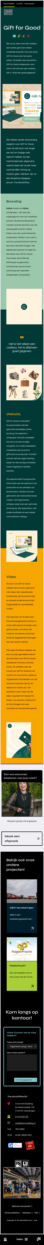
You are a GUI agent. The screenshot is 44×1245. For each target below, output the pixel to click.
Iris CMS (20, 4)
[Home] (8, 12)
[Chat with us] (38, 1239)
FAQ (36, 1212)
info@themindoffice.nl (25, 1123)
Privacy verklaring (12, 1212)
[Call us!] (5, 1239)
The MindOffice (9, 4)
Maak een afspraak (12, 838)
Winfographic (29, 4)
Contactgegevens (23, 1080)
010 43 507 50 (21, 1117)
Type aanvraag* (15, 1042)
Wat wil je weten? (16, 1053)
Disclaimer (26, 1212)
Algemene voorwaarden (21, 1206)
